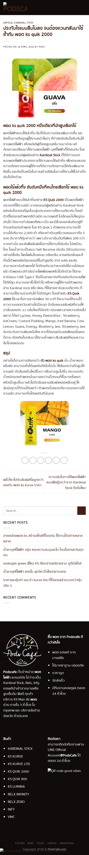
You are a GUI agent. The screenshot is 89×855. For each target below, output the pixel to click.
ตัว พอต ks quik (52, 360)
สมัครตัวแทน (67, 843)
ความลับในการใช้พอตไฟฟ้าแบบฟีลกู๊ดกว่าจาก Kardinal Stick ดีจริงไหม (66, 482)
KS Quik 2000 (53, 200)
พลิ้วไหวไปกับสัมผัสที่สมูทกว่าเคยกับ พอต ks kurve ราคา (23, 482)
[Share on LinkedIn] (64, 460)
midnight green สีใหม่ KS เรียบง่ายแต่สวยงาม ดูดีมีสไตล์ (42, 563)
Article (8, 23)
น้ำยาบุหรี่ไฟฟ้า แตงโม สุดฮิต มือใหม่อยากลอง (34, 571)
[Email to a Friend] (48, 460)
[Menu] (83, 7)
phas (42, 47)
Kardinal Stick (23, 23)
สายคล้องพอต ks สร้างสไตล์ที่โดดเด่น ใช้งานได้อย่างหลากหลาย (43, 538)
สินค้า (31, 843)
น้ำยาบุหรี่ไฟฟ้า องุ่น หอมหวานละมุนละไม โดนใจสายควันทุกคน (43, 552)
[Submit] (81, 510)
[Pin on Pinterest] (56, 460)
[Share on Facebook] (32, 460)
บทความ (52, 843)
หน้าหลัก (20, 843)
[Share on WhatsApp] (25, 460)
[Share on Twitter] (40, 460)
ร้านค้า (40, 843)
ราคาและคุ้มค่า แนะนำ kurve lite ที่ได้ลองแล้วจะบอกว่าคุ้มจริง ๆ (42, 582)
